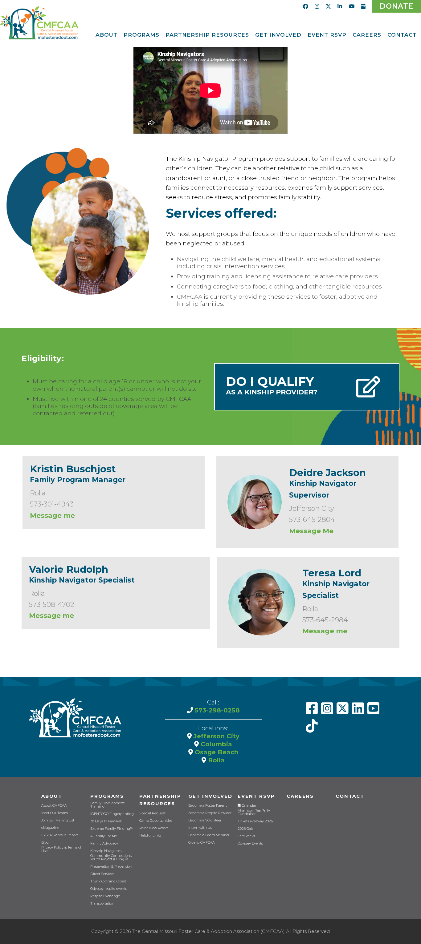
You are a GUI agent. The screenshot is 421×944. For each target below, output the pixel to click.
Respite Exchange (105, 896)
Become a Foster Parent (207, 806)
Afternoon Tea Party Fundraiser (254, 812)
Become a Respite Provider (209, 813)
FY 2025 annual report (59, 835)
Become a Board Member (208, 835)
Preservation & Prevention (111, 867)
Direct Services (102, 874)
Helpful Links (150, 835)
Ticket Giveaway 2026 (255, 821)
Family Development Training (107, 805)
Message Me (311, 531)
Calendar (248, 806)
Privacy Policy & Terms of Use (61, 849)
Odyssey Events (250, 843)
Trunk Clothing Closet (108, 881)
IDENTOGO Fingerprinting (112, 814)
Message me (52, 515)
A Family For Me (103, 836)
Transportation (102, 904)
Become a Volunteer (204, 820)
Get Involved (210, 796)
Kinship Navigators (105, 851)
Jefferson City (215, 736)
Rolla (215, 760)
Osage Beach (215, 752)
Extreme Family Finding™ (111, 829)
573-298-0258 (216, 710)
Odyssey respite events (108, 889)
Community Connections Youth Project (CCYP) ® (111, 857)
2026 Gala (246, 829)
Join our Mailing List (57, 820)
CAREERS (300, 796)
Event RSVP (256, 796)
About (51, 796)
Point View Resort (153, 828)
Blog (45, 843)
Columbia (215, 744)
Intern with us (200, 828)
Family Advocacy (104, 843)
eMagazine (50, 828)
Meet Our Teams (54, 813)
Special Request (152, 813)
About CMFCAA (54, 806)
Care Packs (246, 836)
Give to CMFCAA (201, 843)
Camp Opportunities (155, 821)
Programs (107, 796)
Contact (350, 796)
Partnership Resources (160, 800)
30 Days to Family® (105, 821)
